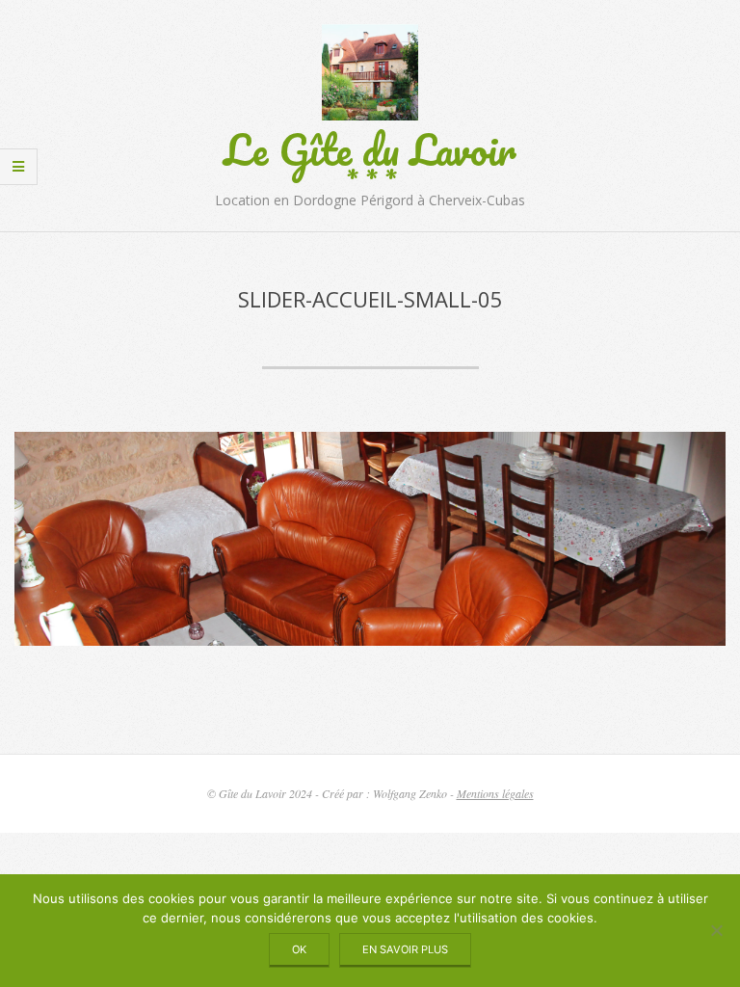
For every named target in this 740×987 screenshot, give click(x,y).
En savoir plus (405, 949)
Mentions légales (495, 793)
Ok (299, 949)
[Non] (716, 930)
